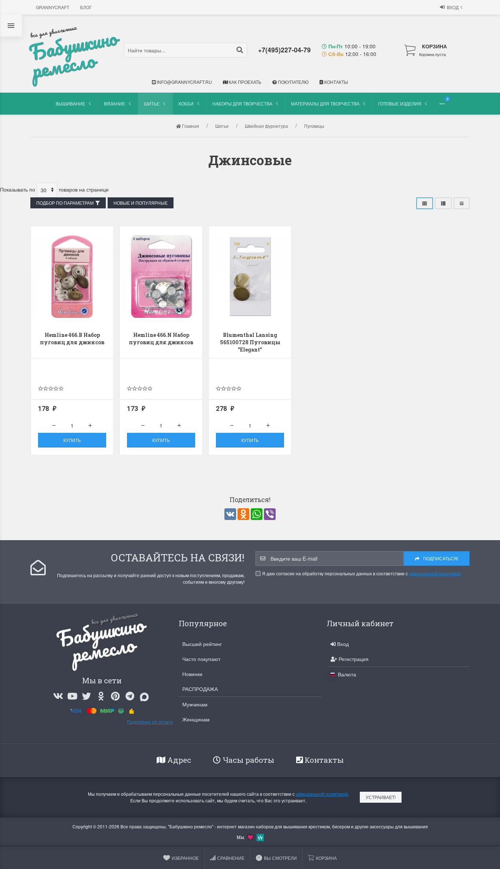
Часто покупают (201, 658)
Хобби (186, 103)
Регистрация (353, 658)
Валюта (346, 674)
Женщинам (196, 719)
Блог (86, 7)
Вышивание (70, 103)
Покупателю (293, 82)
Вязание (114, 103)
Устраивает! (381, 797)
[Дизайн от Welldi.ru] (260, 836)
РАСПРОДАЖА (200, 688)
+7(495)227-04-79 (284, 49)
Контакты (335, 82)
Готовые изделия (399, 103)
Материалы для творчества (325, 103)
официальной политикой (435, 573)
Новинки (192, 673)
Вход (453, 7)
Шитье (152, 103)
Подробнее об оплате (150, 721)
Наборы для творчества (242, 103)
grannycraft (52, 7)
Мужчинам (195, 704)
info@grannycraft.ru (184, 82)
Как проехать (244, 82)
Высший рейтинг (202, 643)
